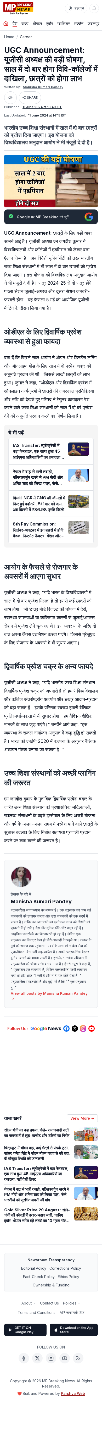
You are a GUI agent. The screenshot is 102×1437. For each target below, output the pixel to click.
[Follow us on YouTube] (91, 1028)
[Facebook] (24, 1358)
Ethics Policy (68, 1276)
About (26, 1303)
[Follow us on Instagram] (83, 1028)
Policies (69, 1303)
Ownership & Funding (51, 1285)
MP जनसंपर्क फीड (72, 1312)
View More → (82, 1118)
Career (26, 37)
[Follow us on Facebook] (66, 1028)
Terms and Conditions (36, 1312)
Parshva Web (73, 1393)
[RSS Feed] (78, 1358)
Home (9, 37)
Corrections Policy (65, 1268)
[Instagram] (51, 1358)
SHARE (32, 98)
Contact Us (49, 1303)
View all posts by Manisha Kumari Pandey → (49, 996)
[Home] (5, 23)
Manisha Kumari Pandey (43, 87)
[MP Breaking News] (18, 8)
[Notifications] (94, 8)
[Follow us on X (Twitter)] (75, 1028)
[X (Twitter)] (37, 1358)
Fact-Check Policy (39, 1276)
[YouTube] (64, 1358)
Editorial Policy (33, 1268)
